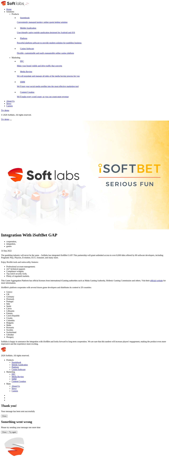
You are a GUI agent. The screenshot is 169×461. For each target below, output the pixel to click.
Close (4, 416)
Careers (9, 106)
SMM (14, 379)
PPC (13, 374)
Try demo (5, 110)
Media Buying (18, 377)
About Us (10, 101)
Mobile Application (20, 365)
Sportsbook (16, 362)
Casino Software (18, 369)
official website (156, 280)
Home (8, 9)
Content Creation (19, 381)
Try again (12, 432)
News (8, 103)
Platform (15, 367)
